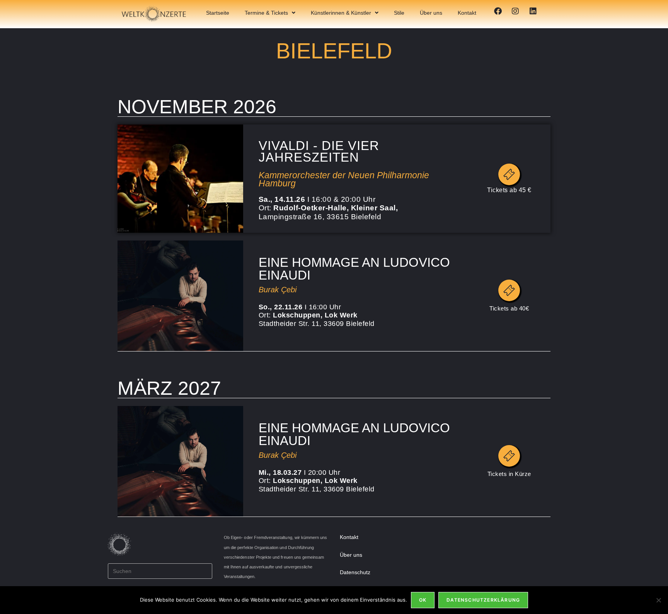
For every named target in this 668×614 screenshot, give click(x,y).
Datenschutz (355, 572)
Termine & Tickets (266, 13)
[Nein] (658, 600)
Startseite (217, 13)
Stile (399, 13)
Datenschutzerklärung (483, 600)
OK (422, 600)
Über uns (431, 13)
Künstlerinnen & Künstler (341, 13)
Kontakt (467, 13)
